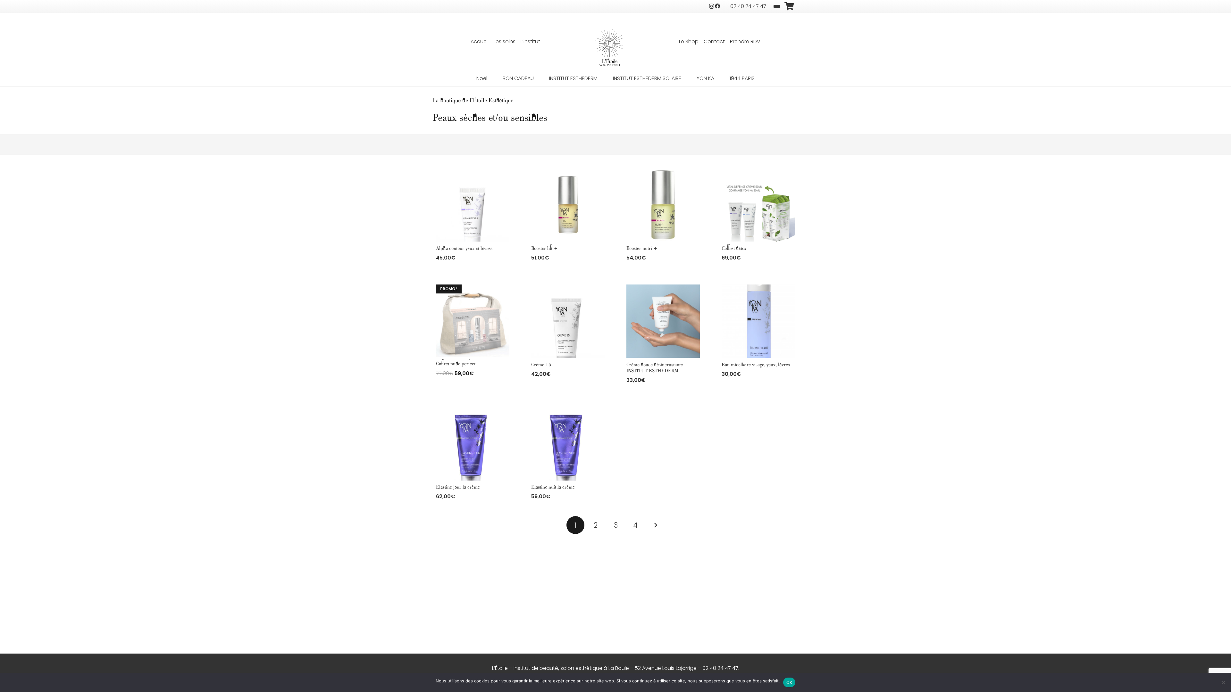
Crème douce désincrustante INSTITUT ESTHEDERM (654, 368)
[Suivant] (656, 525)
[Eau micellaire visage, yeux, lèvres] (758, 321)
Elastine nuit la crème (553, 487)
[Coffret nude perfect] (472, 320)
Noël (481, 78)
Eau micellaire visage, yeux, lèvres (756, 365)
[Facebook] (717, 6)
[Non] (1223, 682)
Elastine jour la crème (458, 487)
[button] (473, 271)
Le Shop (689, 41)
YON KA (705, 78)
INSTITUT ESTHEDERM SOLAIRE (647, 78)
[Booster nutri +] (663, 205)
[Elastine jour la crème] (472, 444)
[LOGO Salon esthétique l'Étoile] (610, 48)
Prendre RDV (745, 41)
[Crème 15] (568, 321)
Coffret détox (734, 248)
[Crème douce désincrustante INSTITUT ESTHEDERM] (663, 321)
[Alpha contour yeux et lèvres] (472, 205)
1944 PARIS (742, 78)
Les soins (504, 41)
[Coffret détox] (758, 205)
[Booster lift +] (568, 205)
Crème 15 (541, 365)
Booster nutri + (641, 248)
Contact (714, 41)
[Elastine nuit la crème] (568, 444)
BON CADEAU (518, 78)
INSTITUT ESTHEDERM (573, 78)
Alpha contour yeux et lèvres (464, 248)
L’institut (530, 41)
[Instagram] (711, 6)
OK (789, 682)
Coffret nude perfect (455, 364)
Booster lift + (544, 248)
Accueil (480, 41)
